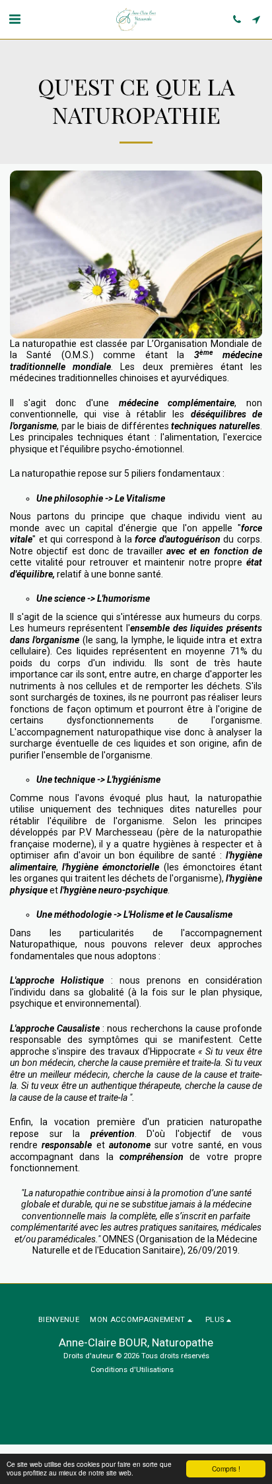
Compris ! (226, 1468)
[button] (14, 19)
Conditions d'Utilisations (132, 1369)
